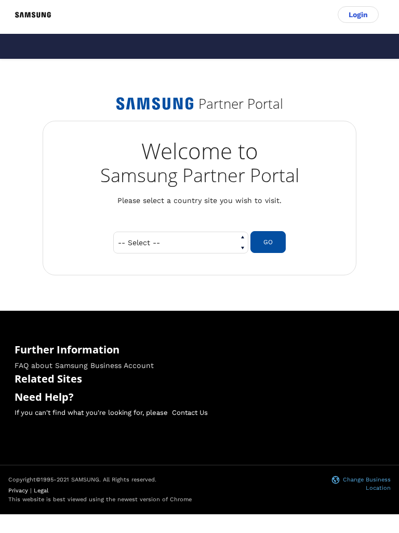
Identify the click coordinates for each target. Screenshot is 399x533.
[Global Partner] (33, 14)
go (268, 242)
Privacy (18, 490)
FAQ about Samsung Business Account (84, 365)
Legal (41, 490)
